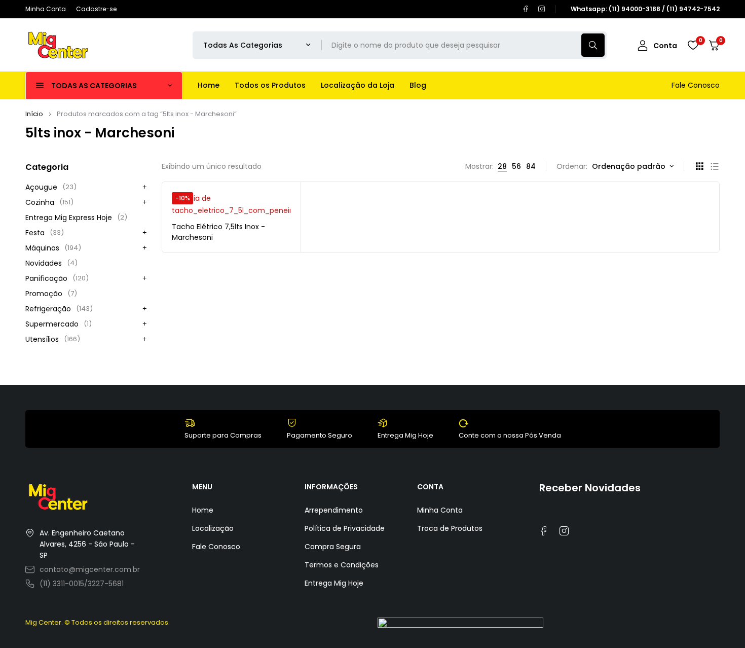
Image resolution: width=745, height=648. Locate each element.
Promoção (51, 294)
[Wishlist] (692, 45)
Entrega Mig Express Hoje (76, 217)
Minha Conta (45, 9)
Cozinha (49, 202)
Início (34, 114)
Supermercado (58, 324)
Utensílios (52, 339)
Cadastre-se (96, 9)
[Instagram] (541, 9)
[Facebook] (525, 9)
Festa (44, 233)
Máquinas (53, 248)
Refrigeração (59, 309)
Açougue (51, 187)
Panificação (57, 278)
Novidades (51, 263)
